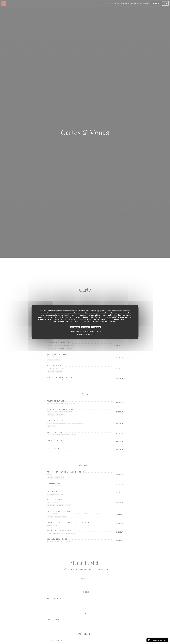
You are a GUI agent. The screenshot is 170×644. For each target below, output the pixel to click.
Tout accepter (75, 327)
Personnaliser (96, 327)
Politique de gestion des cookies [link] (85, 334)
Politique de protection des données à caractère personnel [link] (85, 331)
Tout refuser (85, 327)
